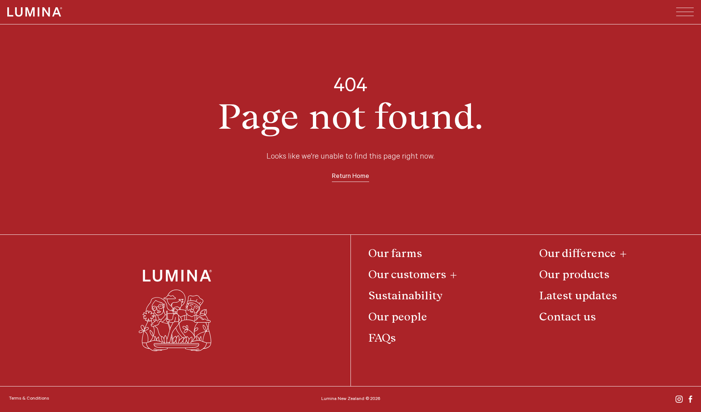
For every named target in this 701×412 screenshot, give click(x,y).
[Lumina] (34, 12)
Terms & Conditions (29, 398)
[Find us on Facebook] (690, 399)
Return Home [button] (350, 176)
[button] (685, 12)
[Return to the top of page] (175, 310)
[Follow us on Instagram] (679, 399)
